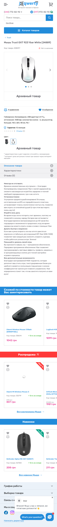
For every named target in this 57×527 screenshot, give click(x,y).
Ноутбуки (9, 23)
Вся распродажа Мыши (29, 412)
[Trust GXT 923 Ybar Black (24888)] (6, 141)
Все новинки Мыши (29, 475)
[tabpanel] (28, 69)
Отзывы (19, 131)
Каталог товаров (30, 30)
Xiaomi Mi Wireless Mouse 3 (17, 392)
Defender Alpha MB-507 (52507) (19, 459)
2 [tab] (28, 86)
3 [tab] (31, 86)
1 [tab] (26, 86)
